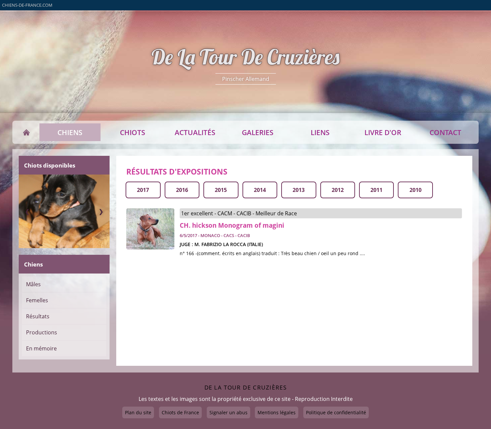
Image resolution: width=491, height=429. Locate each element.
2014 (260, 190)
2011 (376, 190)
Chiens (70, 132)
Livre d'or (382, 132)
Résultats (37, 316)
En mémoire (41, 348)
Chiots (132, 132)
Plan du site (138, 412)
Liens (320, 132)
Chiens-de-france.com (27, 5)
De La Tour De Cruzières (245, 57)
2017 (143, 190)
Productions (41, 332)
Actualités (195, 132)
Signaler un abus (228, 412)
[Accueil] (26, 132)
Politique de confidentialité (336, 412)
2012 (338, 190)
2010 (416, 190)
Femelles (37, 300)
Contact (445, 132)
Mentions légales (277, 412)
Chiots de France (180, 412)
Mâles (33, 284)
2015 (221, 190)
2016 (182, 190)
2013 (299, 190)
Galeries (258, 132)
